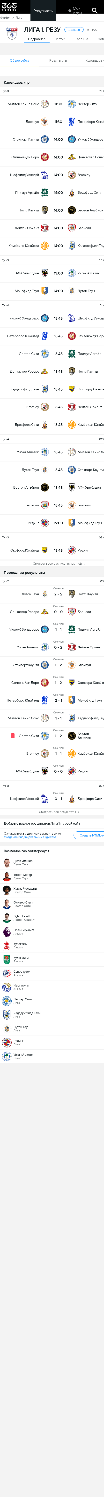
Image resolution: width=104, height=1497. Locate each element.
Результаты (43, 10)
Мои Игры (77, 10)
